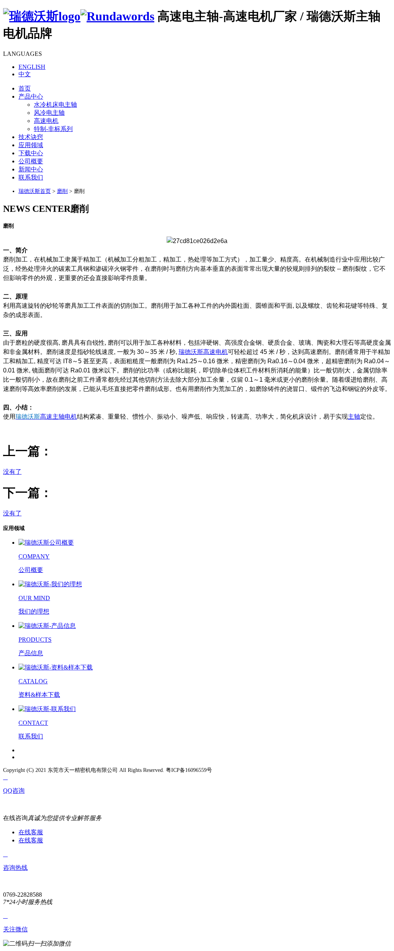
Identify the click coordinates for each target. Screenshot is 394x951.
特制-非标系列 (53, 129)
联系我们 (30, 177)
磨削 (62, 191)
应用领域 (30, 145)
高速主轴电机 (58, 416)
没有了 (12, 471)
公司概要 (30, 161)
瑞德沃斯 (191, 352)
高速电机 (46, 120)
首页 (24, 88)
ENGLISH (31, 67)
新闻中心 (30, 169)
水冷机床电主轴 (55, 104)
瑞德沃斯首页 (34, 191)
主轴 (354, 416)
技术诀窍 (30, 137)
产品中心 (30, 96)
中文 (24, 74)
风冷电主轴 (49, 112)
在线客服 (30, 832)
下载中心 (30, 153)
